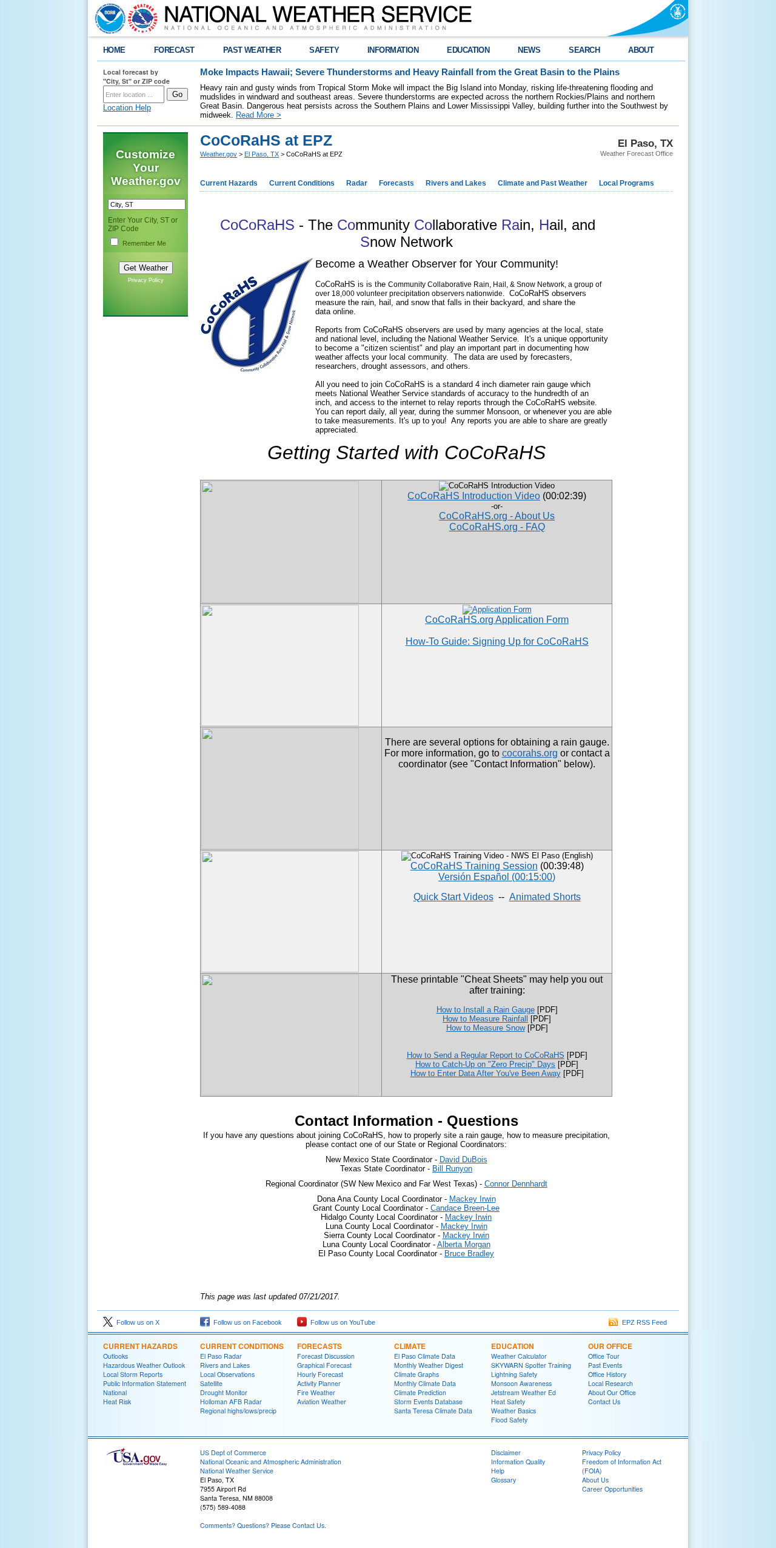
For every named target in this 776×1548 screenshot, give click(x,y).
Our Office (610, 1346)
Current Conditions (302, 183)
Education (512, 1346)
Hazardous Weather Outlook (144, 1365)
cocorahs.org (530, 753)
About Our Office (612, 1392)
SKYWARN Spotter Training (531, 1365)
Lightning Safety (514, 1374)
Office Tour (604, 1356)
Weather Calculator (519, 1356)
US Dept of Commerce (233, 1452)
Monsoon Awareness (521, 1383)
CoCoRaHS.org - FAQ (497, 527)
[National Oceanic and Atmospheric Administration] (107, 18)
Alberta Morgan (463, 1244)
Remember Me (144, 243)
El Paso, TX (261, 154)
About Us (595, 1479)
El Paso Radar (221, 1356)
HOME (114, 50)
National (115, 1392)
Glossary (503, 1479)
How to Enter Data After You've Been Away (485, 1073)
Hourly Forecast (320, 1374)
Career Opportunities (612, 1488)
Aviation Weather (321, 1401)
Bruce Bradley (469, 1253)
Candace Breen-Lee (465, 1208)
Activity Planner (319, 1383)
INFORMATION (392, 50)
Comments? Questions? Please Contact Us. (263, 1525)
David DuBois (463, 1159)
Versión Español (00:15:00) (496, 877)
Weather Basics (513, 1410)
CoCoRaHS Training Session (474, 866)
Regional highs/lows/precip (238, 1410)
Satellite (211, 1383)
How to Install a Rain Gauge (485, 1009)
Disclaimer (506, 1452)
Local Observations (227, 1374)
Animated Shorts (545, 897)
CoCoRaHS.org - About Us (497, 516)
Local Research (610, 1383)
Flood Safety (509, 1419)
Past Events (605, 1365)
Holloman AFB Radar (231, 1401)
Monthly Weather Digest (428, 1365)
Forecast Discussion (326, 1356)
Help (497, 1470)
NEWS (529, 50)
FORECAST (174, 50)
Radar (356, 183)
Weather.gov (218, 154)
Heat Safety (508, 1401)
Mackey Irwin (472, 1198)
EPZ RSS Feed (642, 1322)
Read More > (258, 114)
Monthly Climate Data (425, 1383)
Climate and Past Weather (542, 183)
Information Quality (518, 1461)
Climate (410, 1346)
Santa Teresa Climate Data (433, 1410)
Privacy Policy (146, 280)
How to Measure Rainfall (485, 1018)
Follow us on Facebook (246, 1322)
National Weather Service (236, 1470)
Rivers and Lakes (456, 183)
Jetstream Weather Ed (523, 1392)
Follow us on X (136, 1322)
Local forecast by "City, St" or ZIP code (136, 76)
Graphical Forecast (324, 1365)
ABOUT (641, 50)
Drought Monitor (223, 1392)
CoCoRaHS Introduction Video (473, 496)
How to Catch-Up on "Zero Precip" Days (485, 1064)
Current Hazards (229, 183)
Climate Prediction (420, 1392)
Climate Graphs (416, 1374)
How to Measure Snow (485, 1027)
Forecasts (396, 183)
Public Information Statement (144, 1383)
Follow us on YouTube (341, 1322)
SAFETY (324, 50)
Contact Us (604, 1401)
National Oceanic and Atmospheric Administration (270, 1461)
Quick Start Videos (453, 897)
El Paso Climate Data (424, 1356)
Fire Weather (316, 1392)
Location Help (127, 107)
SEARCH (584, 50)
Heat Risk (117, 1401)
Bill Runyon (452, 1168)
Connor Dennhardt (515, 1183)
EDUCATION (468, 50)
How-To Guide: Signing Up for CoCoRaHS (497, 641)
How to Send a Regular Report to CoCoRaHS (485, 1055)
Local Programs (626, 183)
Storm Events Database (428, 1401)
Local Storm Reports (132, 1374)
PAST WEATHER (252, 50)
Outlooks (115, 1356)
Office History (607, 1374)
